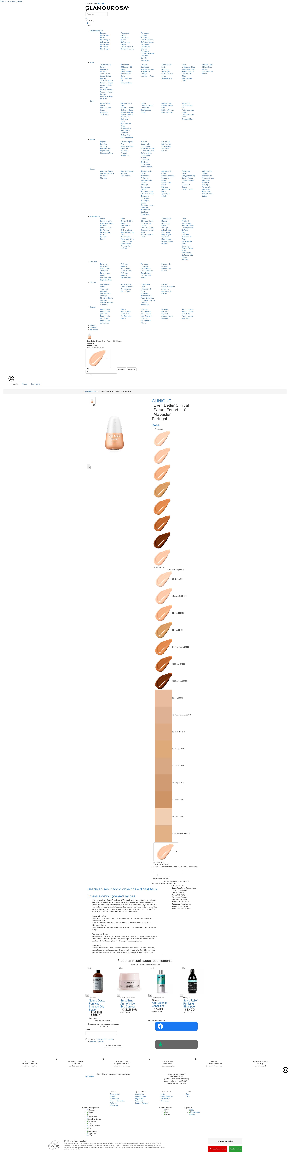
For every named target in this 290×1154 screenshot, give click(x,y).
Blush (184, 250)
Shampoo (103, 178)
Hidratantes (125, 65)
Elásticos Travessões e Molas (166, 189)
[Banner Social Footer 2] (176, 1044)
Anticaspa (144, 185)
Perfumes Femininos (145, 265)
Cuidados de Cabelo (104, 285)
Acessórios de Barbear (166, 292)
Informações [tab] (35, 384)
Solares (92, 307)
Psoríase (124, 153)
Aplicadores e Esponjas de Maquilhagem (166, 232)
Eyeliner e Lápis (126, 230)
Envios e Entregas (141, 1103)
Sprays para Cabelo (145, 188)
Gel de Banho (105, 268)
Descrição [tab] (95, 888)
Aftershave (104, 271)
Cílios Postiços (126, 243)
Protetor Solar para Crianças (146, 312)
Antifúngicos (125, 155)
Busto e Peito (125, 135)
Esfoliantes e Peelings (145, 72)
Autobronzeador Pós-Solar (167, 317)
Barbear (164, 284)
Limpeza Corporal (147, 105)
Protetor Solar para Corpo (105, 312)
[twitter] (93, 1076)
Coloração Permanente (206, 190)
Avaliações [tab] (127, 895)
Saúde (92, 139)
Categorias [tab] (14, 384)
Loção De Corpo (106, 280)
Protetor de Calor (147, 191)
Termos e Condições (96, 1041)
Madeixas (205, 182)
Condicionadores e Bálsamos (107, 174)
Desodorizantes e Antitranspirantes (127, 113)
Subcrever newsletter (113, 1045)
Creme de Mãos (187, 119)
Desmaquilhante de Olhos (126, 247)
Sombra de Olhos (127, 221)
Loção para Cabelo (186, 186)
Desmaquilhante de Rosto (187, 229)
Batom (102, 239)
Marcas (92, 325)
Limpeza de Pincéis (165, 224)
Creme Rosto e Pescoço (105, 77)
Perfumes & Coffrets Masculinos (145, 57)
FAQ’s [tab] (152, 888)
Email (88, 1029)
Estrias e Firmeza (167, 110)
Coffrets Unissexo (127, 46)
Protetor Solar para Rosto (105, 317)
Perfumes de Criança (166, 265)
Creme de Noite (126, 71)
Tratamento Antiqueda (145, 176)
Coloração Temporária (206, 186)
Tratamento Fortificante (145, 197)
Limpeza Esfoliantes (145, 66)
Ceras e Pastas (187, 178)
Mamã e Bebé (166, 103)
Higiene (103, 142)
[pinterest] (90, 1076)
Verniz (143, 232)
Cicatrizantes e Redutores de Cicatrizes (126, 130)
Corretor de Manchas (104, 70)
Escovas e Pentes (167, 175)
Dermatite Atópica (127, 146)
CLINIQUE (161, 400)
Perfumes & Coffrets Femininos (148, 52)
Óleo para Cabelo (147, 194)
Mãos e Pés (186, 103)
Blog (187, 1094)
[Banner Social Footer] (176, 1026)
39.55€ (132, 369)
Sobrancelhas (125, 237)
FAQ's (188, 1096)
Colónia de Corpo (127, 110)
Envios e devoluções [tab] (103, 895)
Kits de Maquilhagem (105, 38)
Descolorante (207, 175)
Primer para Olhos (127, 239)
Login (163, 1094)
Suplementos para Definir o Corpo (147, 152)
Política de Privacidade (105, 1039)
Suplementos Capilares (145, 161)
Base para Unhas (147, 230)
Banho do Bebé (167, 112)
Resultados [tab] (111, 888)
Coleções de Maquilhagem (105, 43)
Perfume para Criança (166, 269)
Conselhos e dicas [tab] (134, 888)
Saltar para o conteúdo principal (11, 1)
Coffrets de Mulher (127, 49)
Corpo (92, 101)
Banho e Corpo (126, 284)
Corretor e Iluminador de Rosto (187, 236)
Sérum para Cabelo (145, 201)
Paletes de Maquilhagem (105, 47)
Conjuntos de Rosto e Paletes (187, 247)
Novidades (94, 329)
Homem (93, 282)
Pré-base (185, 259)
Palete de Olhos (126, 241)
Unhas (143, 219)
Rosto (92, 62)
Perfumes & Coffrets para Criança (145, 46)
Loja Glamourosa (90, 391)
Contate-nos (139, 1094)
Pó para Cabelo (187, 189)
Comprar (121, 369)
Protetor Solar (105, 309)
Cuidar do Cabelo (106, 171)
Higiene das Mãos (106, 153)
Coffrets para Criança (125, 43)
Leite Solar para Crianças (146, 317)
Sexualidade (165, 142)
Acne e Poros (105, 74)
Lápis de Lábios (106, 228)
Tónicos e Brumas (106, 80)
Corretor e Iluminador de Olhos (125, 225)
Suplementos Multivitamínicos (146, 165)
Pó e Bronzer (186, 252)
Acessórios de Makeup (166, 220)
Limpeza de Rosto (147, 76)
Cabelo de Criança (127, 171)
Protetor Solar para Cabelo (126, 312)
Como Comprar (140, 1096)
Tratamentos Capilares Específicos (145, 211)
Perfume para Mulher (146, 276)
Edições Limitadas (96, 31)
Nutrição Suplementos (145, 143)
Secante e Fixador (147, 228)
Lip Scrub (103, 225)
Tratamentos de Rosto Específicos (147, 297)
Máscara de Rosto (106, 89)
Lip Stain (103, 237)
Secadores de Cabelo (166, 179)
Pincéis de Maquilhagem (166, 238)
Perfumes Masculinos (104, 265)
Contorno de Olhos (148, 300)
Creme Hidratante (127, 286)
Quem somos (115, 1094)
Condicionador (126, 175)
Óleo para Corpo (127, 137)
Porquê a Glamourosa (114, 1097)
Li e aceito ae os (101, 1040)
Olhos (184, 65)
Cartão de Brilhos (167, 1096)
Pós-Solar (164, 309)
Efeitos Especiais (188, 225)
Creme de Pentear (188, 180)
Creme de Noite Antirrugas (106, 86)
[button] (98, 358)
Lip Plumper (104, 230)
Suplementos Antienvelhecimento (148, 147)
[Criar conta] (87, 23)
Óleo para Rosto (126, 83)
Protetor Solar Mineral (146, 321)
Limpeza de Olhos (188, 67)
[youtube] (86, 1076)
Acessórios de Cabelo (166, 172)
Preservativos (166, 146)
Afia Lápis (164, 228)
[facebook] (91, 1076)
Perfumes (93, 262)
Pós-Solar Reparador (165, 312)
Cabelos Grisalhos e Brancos (106, 303)
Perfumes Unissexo (124, 265)
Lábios (102, 219)
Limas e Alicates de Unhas (167, 242)
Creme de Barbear (168, 286)
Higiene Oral (104, 151)
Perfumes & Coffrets (145, 34)
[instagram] (88, 1076)
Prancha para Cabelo (166, 183)
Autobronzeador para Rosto (187, 312)
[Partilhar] (88, 465)
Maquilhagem (95, 216)
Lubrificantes (166, 144)
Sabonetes (145, 108)
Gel (183, 182)
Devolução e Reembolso (165, 1099)
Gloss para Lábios (106, 223)
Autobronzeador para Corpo (187, 317)
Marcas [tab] (24, 384)
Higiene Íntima (105, 148)
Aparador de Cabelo (165, 195)
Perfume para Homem (105, 274)
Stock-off (93, 327)
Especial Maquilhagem (105, 34)
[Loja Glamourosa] (145, 8)
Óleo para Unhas (147, 221)
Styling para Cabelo (186, 172)
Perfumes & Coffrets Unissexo (147, 38)
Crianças (144, 309)
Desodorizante (105, 277)
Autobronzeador (187, 309)
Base (183, 232)
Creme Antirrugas (106, 83)
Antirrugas (144, 293)
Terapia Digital (166, 78)
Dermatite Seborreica (124, 149)
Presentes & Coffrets (125, 34)
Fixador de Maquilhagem (187, 222)
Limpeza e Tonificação (165, 70)
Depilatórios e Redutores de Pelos (125, 119)
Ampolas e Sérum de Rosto (106, 97)
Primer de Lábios (106, 221)
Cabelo (92, 169)
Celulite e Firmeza (127, 108)
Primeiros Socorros (103, 145)
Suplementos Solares (145, 156)
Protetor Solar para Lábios (105, 321)
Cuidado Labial (207, 65)
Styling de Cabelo (106, 298)
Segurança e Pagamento (139, 1099)
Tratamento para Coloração (208, 179)
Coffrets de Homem (124, 38)
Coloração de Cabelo (207, 172)
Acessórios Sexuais (165, 149)
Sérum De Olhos (188, 71)
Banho (143, 103)
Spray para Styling (188, 175)
